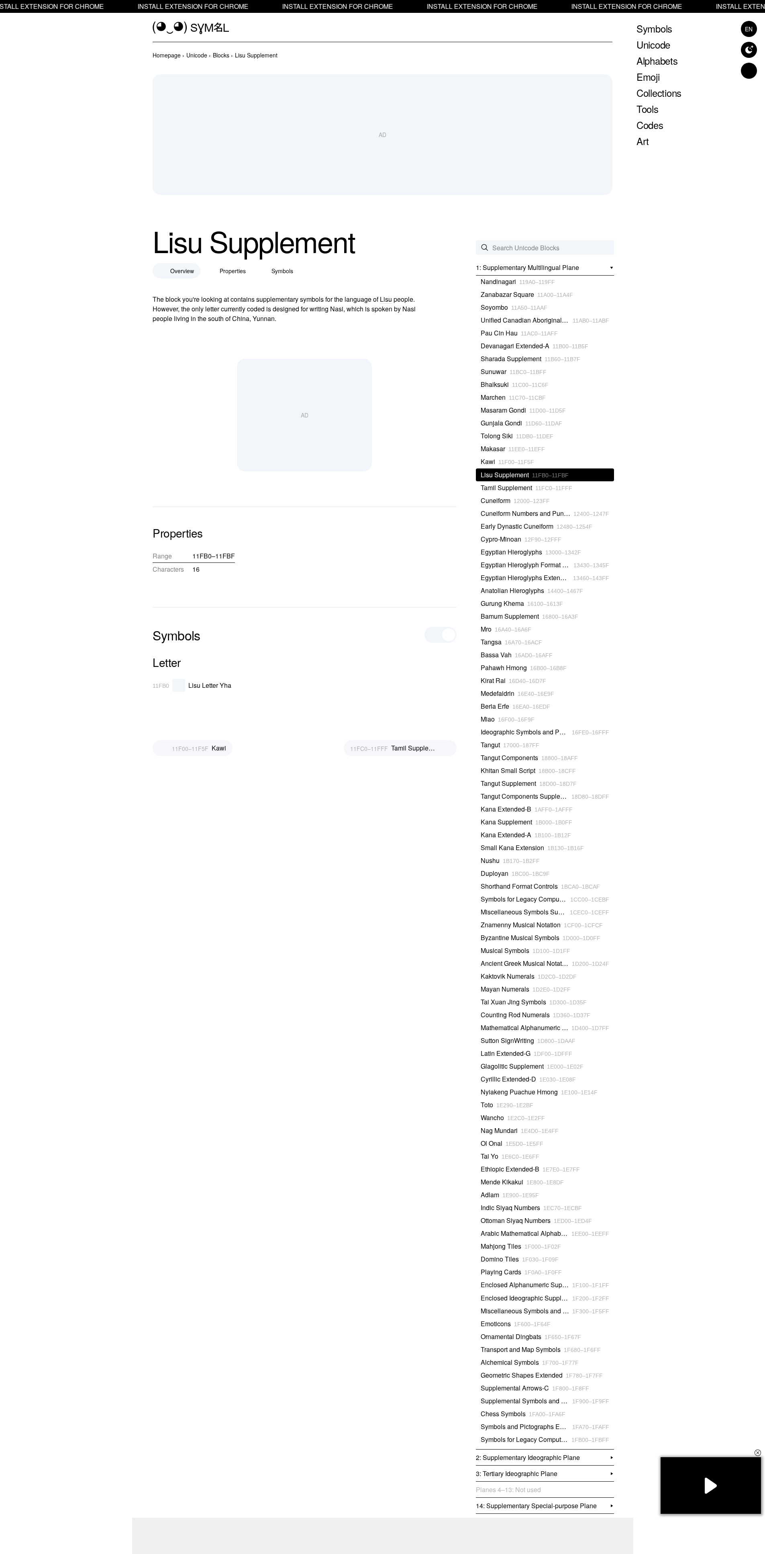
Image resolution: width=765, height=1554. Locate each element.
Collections (658, 93)
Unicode (653, 44)
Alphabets (657, 60)
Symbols (654, 28)
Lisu (386, 299)
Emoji (648, 77)
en (749, 29)
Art (642, 141)
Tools (647, 109)
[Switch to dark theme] (749, 50)
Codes (649, 125)
